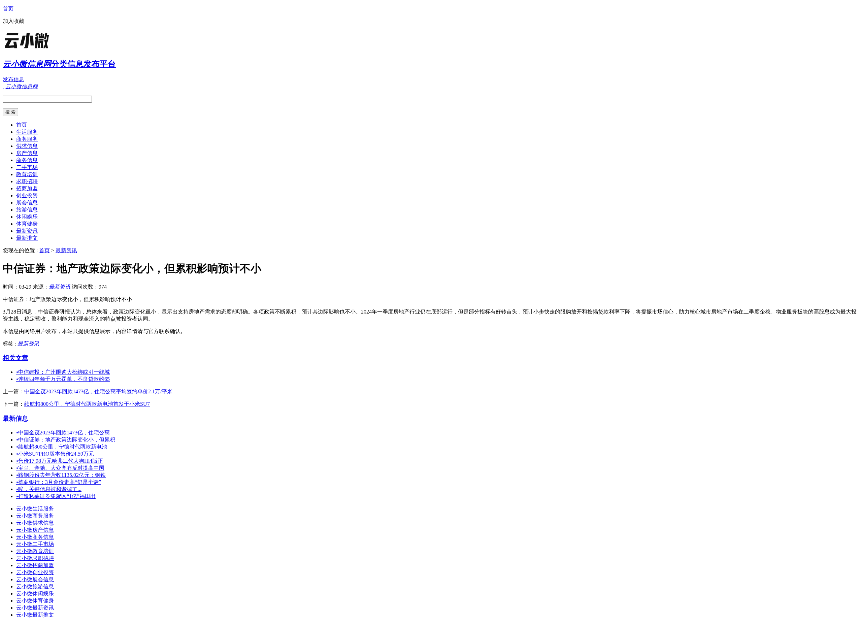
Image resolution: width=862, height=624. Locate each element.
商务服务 (27, 139)
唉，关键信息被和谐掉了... (48, 489)
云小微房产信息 (35, 530)
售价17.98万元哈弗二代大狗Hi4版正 (59, 461)
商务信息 (27, 160)
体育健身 (27, 224)
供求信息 (27, 146)
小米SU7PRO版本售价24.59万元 (55, 454)
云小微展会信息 (35, 579)
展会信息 (27, 202)
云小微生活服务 (35, 509)
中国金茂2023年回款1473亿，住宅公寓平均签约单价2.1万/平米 (98, 391)
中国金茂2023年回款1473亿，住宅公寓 (63, 432)
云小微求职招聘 (35, 558)
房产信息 (27, 153)
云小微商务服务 (35, 516)
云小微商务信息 (35, 537)
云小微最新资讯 (35, 608)
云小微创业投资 (35, 572)
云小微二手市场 (35, 544)
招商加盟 (27, 188)
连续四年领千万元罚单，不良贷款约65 (63, 379)
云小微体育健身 (35, 600)
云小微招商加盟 (35, 565)
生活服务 (27, 132)
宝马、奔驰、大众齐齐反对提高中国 (60, 468)
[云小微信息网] (45, 49)
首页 (8, 8)
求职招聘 (27, 181)
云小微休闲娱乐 (35, 593)
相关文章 (15, 357)
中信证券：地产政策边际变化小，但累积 (65, 439)
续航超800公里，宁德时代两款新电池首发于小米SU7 (87, 404)
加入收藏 (13, 21)
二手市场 (27, 167)
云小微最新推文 (35, 615)
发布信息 (13, 79)
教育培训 (27, 174)
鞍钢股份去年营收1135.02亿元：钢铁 (61, 475)
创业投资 (27, 195)
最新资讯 (27, 231)
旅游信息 (27, 209)
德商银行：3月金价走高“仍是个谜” (58, 482)
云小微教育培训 (35, 551)
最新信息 (15, 418)
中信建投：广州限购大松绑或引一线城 (63, 372)
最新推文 (27, 238)
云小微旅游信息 (35, 586)
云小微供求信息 (35, 523)
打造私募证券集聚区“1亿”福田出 (56, 496)
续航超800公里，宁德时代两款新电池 (61, 447)
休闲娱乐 (27, 217)
